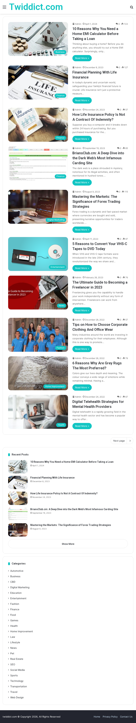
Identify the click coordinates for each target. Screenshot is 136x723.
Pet (12, 653)
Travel (13, 692)
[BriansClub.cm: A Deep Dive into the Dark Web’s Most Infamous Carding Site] (18, 514)
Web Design (17, 697)
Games (14, 620)
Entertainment (18, 598)
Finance (14, 609)
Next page (119, 440)
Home (97, 716)
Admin (78, 24)
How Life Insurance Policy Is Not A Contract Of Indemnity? (64, 493)
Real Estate (16, 658)
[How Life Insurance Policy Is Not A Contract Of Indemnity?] (18, 498)
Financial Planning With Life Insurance (52, 477)
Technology (17, 680)
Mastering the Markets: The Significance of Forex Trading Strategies (96, 201)
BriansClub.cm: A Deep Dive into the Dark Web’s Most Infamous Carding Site (98, 158)
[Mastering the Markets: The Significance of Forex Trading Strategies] (18, 530)
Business (15, 576)
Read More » (82, 58)
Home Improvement (21, 631)
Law (12, 636)
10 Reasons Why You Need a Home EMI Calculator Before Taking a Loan (95, 34)
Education (16, 592)
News (13, 647)
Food (13, 614)
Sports (14, 675)
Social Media (17, 669)
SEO (12, 664)
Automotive (16, 570)
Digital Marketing (19, 587)
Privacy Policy (110, 716)
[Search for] (131, 8)
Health (14, 625)
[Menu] (4, 8)
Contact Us (126, 716)
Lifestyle (15, 642)
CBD (12, 581)
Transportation (18, 686)
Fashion (14, 603)
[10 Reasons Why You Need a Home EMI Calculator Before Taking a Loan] (18, 466)
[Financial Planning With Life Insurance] (18, 482)
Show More (68, 543)
